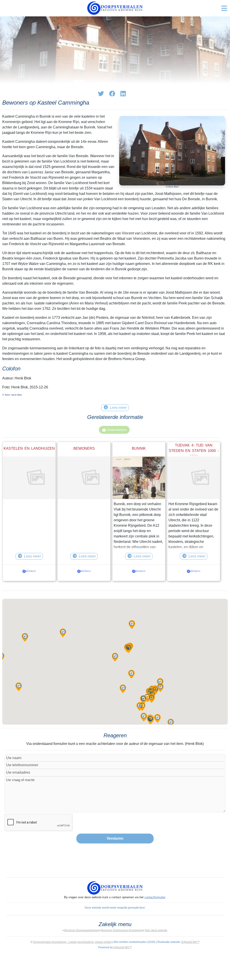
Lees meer (32, 556)
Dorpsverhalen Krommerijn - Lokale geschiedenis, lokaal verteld (72, 942)
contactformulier (154, 897)
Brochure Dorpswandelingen (82, 930)
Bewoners (84, 448)
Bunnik (139, 448)
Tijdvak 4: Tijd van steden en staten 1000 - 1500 (194, 450)
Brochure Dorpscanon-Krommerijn (122, 930)
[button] (123, 688)
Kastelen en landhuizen (29, 448)
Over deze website (156, 930)
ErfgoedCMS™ (190, 942)
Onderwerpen (116, 429)
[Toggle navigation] (224, 8)
